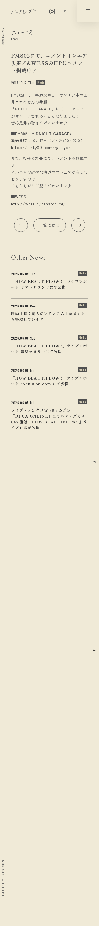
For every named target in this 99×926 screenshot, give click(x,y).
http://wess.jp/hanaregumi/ (38, 203)
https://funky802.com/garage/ (41, 147)
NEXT (78, 225)
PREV (21, 225)
